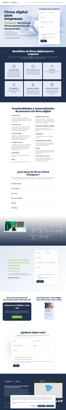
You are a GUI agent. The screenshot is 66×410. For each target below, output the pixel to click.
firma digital (13, 271)
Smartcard (14, 193)
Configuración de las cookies (33, 406)
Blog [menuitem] (44, 2)
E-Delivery (14, 208)
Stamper (13, 203)
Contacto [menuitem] (48, 2)
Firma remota (15, 188)
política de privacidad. (28, 357)
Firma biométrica (16, 183)
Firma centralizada (16, 198)
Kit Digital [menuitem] (32, 2)
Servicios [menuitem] (27, 2)
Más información (17, 317)
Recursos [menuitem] (53, 2)
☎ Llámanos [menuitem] (58, 2)
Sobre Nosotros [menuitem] (39, 2)
